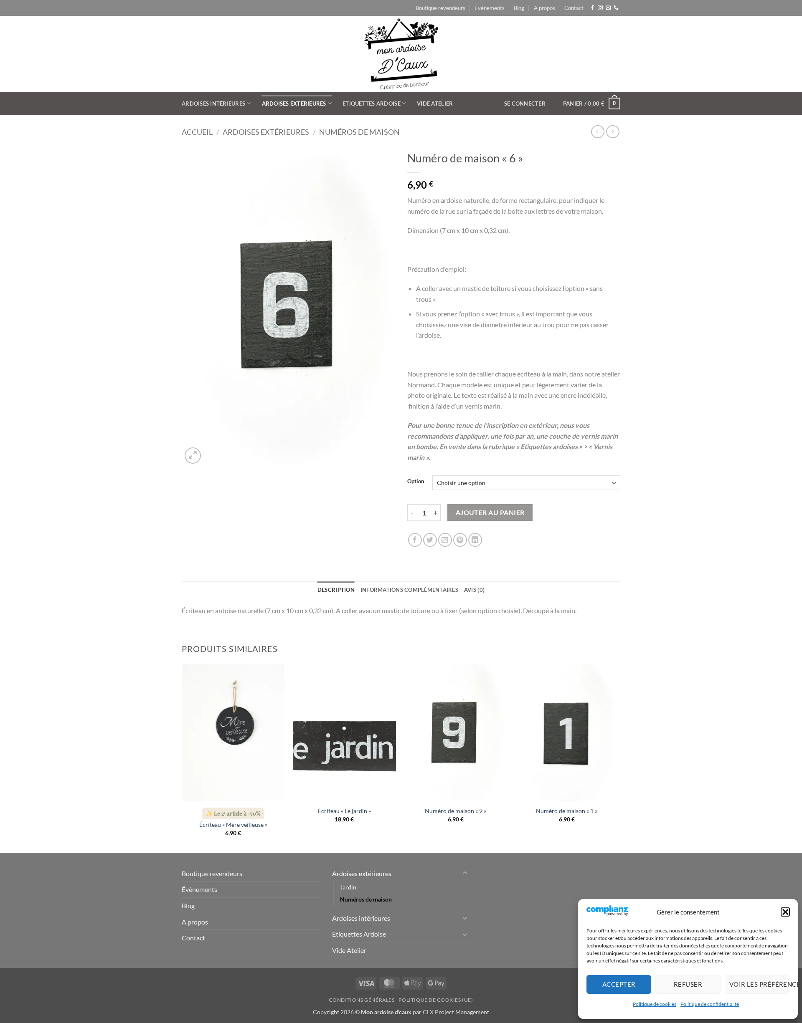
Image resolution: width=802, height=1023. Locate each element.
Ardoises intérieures (213, 103)
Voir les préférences (759, 984)
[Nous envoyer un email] (608, 8)
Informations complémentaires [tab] (409, 589)
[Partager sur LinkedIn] (475, 540)
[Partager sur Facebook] (415, 540)
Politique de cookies (654, 1004)
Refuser (688, 984)
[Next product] (597, 131)
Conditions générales (361, 1000)
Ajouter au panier (490, 512)
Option (415, 482)
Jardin (348, 887)
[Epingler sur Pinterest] (460, 540)
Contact (574, 8)
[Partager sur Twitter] (430, 540)
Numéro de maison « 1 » (566, 810)
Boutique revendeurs (440, 8)
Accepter (619, 984)
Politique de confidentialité (709, 1004)
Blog (519, 8)
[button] (785, 912)
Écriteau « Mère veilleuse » (233, 824)
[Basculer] (465, 873)
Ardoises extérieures (294, 103)
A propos (544, 8)
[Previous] (182, 757)
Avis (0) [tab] (474, 589)
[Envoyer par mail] (445, 540)
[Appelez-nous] (616, 8)
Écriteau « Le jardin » (344, 810)
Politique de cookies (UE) (435, 1000)
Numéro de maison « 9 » (455, 810)
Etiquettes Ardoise (372, 103)
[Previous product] (612, 131)
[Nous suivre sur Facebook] (592, 8)
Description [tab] (336, 589)
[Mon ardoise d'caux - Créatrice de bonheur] (401, 53)
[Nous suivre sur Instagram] (600, 8)
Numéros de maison (359, 131)
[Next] (618, 757)
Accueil (197, 131)
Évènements (490, 8)
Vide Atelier (435, 103)
